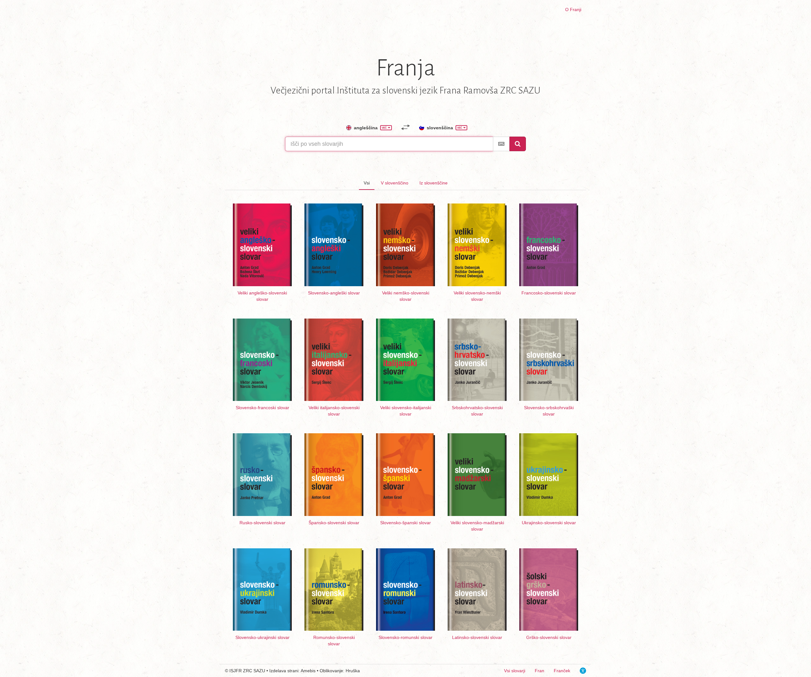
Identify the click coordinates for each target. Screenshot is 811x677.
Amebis (308, 670)
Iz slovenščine (433, 182)
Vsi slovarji (514, 670)
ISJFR (235, 670)
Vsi (367, 182)
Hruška (353, 670)
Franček (562, 670)
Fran (539, 670)
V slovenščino (394, 182)
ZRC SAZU (254, 670)
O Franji (573, 9)
